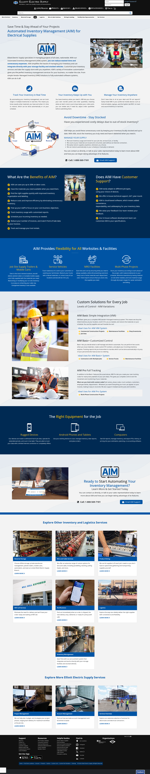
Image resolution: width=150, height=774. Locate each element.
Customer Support (23, 745)
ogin (42, 8)
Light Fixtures (60, 752)
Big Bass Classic (42, 749)
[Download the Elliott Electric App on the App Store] (24, 757)
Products (43, 763)
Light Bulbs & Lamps (62, 750)
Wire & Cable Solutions (54, 17)
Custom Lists (55, 763)
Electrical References (43, 744)
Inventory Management (65, 654)
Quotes (48, 763)
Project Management (21, 714)
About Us (21, 740)
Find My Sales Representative (86, 17)
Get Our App (24, 754)
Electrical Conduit (64, 744)
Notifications (61, 608)
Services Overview (105, 714)
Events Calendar (42, 747)
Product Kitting (104, 559)
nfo (97, 8)
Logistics (42, 17)
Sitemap (74, 763)
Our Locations (83, 741)
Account (37, 763)
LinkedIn (82, 758)
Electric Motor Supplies (62, 740)
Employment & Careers (24, 749)
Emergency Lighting (62, 754)
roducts (55, 8)
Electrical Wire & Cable (62, 747)
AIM (35, 17)
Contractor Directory (43, 742)
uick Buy (66, 8)
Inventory (15, 17)
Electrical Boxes (61, 742)
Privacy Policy (22, 744)
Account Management (64, 714)
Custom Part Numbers (64, 763)
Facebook (82, 748)
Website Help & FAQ (23, 747)
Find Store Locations (29, 763)
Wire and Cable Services (65, 559)
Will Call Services (20, 608)
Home (21, 763)
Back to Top (127, 736)
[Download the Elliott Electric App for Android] (36, 757)
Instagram (82, 744)
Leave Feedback (23, 750)
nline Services (80, 8)
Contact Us (21, 742)
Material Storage (26, 17)
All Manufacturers (44, 745)
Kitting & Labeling (69, 17)
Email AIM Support (107, 160)
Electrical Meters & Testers (63, 745)
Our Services (101, 17)
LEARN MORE (19, 573)
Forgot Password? (130, 1)
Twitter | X (82, 751)
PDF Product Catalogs (43, 740)
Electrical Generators (62, 749)
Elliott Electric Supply (87, 763)
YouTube (82, 755)
